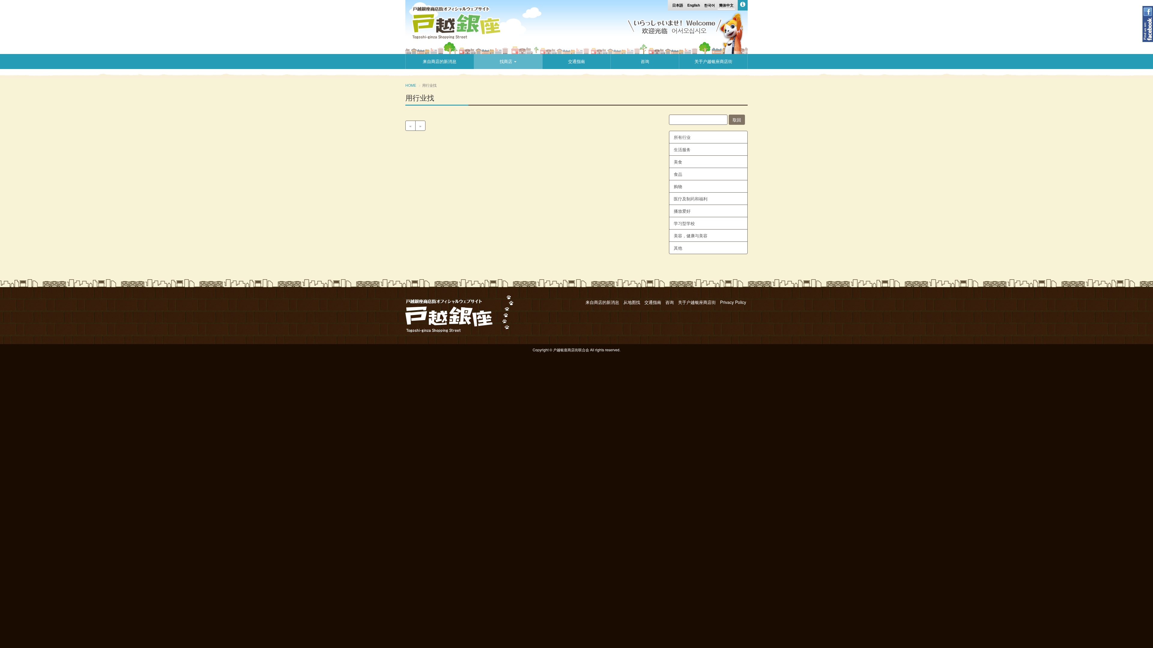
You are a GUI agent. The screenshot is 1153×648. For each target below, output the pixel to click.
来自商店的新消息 (439, 61)
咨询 (645, 61)
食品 (678, 174)
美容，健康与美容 (690, 235)
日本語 (677, 5)
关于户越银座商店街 (713, 61)
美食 (678, 162)
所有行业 (682, 137)
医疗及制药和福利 (690, 199)
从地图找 (631, 302)
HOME (410, 85)
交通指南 (576, 61)
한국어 (709, 5)
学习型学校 (684, 223)
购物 (678, 186)
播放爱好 (682, 211)
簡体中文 (726, 5)
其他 (678, 248)
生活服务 (682, 149)
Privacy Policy (733, 302)
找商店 (506, 61)
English (693, 5)
